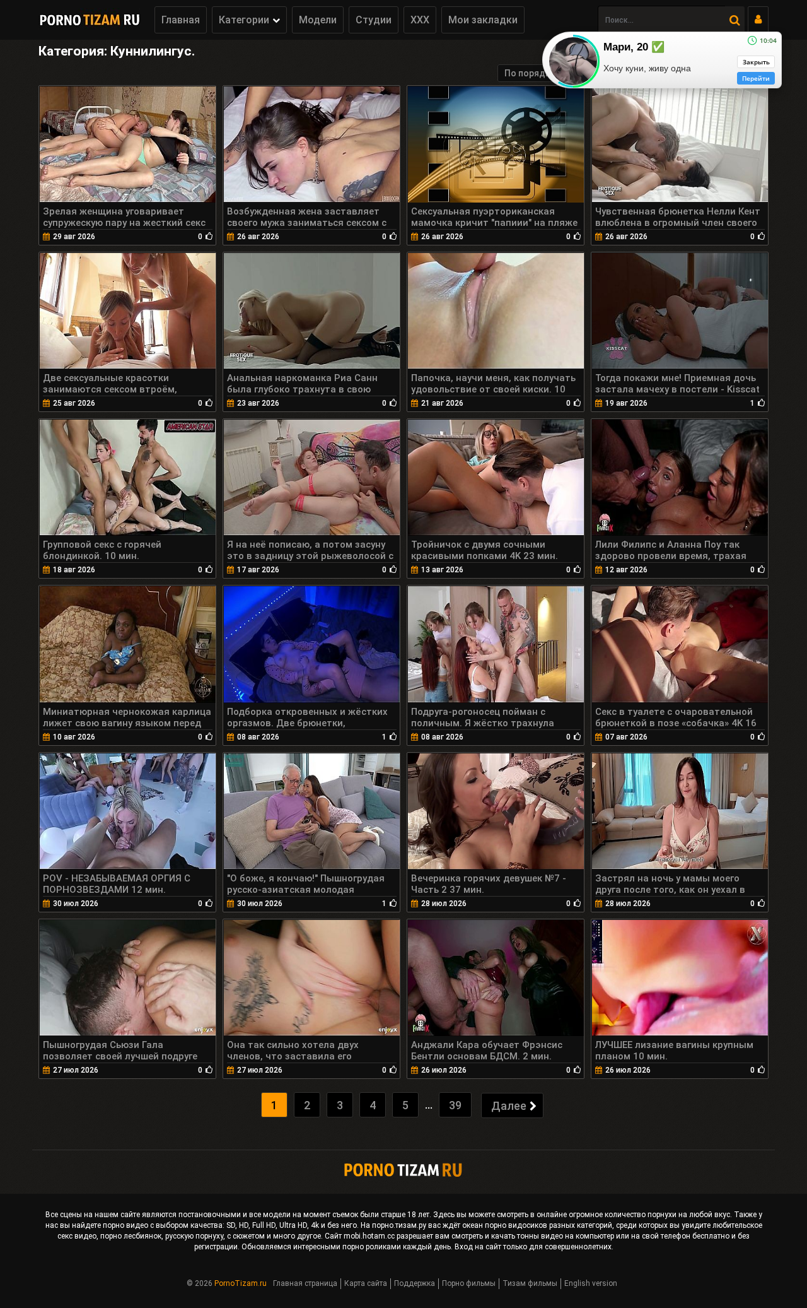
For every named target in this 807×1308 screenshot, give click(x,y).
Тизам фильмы (529, 1283)
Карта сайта (365, 1283)
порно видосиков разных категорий (548, 1225)
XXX (419, 20)
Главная (180, 20)
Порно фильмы (469, 1283)
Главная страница (305, 1283)
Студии (374, 20)
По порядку (529, 73)
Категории (244, 20)
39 (455, 1105)
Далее (508, 1105)
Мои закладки (483, 20)
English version (590, 1283)
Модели (318, 20)
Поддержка (414, 1283)
